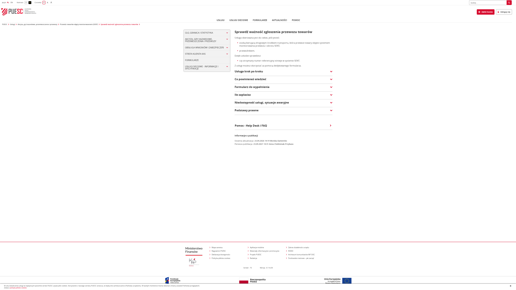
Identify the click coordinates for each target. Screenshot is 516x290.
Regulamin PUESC (219, 251)
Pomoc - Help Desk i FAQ (251, 125)
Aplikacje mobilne (257, 247)
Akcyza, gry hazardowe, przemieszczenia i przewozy (37, 24)
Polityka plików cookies (221, 258)
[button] (283, 73)
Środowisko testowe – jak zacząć (301, 258)
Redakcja (253, 258)
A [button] (26, 2)
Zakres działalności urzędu (298, 247)
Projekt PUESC (255, 254)
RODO (290, 251)
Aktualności (279, 20)
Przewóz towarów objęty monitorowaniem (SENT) (79, 24)
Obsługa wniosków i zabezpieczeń (204, 47)
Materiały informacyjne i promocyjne (264, 251)
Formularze (260, 20)
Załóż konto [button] (487, 12)
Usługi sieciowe (238, 20)
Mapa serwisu (217, 247)
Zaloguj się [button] (505, 12)
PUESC (4, 24)
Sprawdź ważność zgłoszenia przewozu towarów (119, 24)
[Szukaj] (509, 2)
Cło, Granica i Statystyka (199, 32)
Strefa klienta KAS (195, 53)
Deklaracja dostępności (221, 254)
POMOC (296, 20)
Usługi (221, 20)
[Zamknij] (511, 286)
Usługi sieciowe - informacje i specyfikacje (201, 67)
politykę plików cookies (18, 288)
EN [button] (12, 2)
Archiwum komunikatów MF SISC (301, 254)
